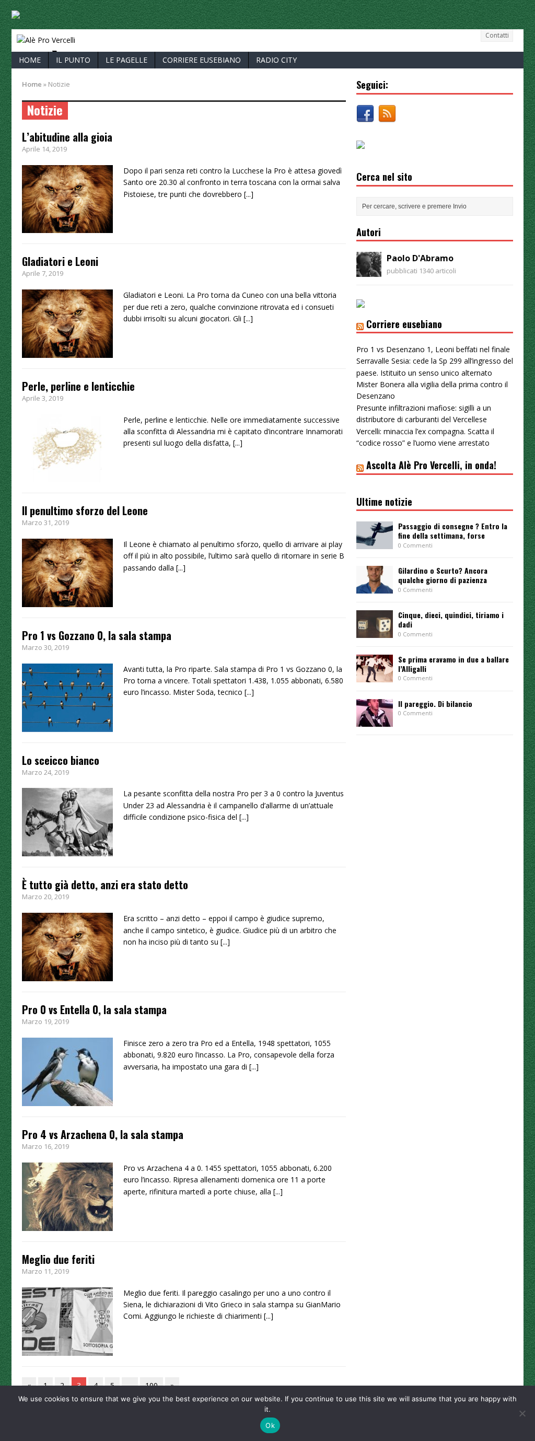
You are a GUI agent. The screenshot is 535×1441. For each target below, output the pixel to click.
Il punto (73, 60)
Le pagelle (126, 60)
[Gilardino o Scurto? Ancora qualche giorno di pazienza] (374, 587)
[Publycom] (15, 13)
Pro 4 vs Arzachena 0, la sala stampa (102, 1134)
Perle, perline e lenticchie (78, 386)
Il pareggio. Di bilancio (435, 703)
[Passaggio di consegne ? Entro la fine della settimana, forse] (374, 543)
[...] (248, 194)
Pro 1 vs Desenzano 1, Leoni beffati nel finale (433, 349)
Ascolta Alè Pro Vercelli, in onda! (431, 465)
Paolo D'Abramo (420, 258)
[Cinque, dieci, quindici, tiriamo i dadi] (374, 632)
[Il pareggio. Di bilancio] (374, 721)
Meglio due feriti (58, 1259)
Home (30, 60)
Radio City (276, 60)
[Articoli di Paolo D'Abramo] (368, 271)
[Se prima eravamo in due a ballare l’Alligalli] (374, 676)
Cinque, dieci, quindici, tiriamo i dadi (451, 619)
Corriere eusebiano (201, 60)
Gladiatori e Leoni (60, 261)
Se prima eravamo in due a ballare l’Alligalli (453, 664)
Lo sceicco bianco (60, 760)
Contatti (497, 35)
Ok (270, 1425)
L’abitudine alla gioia (67, 137)
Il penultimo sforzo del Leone (85, 510)
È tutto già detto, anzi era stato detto (105, 884)
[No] (522, 1413)
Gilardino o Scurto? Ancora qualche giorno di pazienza (442, 575)
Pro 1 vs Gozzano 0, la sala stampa (96, 635)
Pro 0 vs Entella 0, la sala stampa (94, 1009)
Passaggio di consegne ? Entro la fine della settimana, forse (452, 530)
